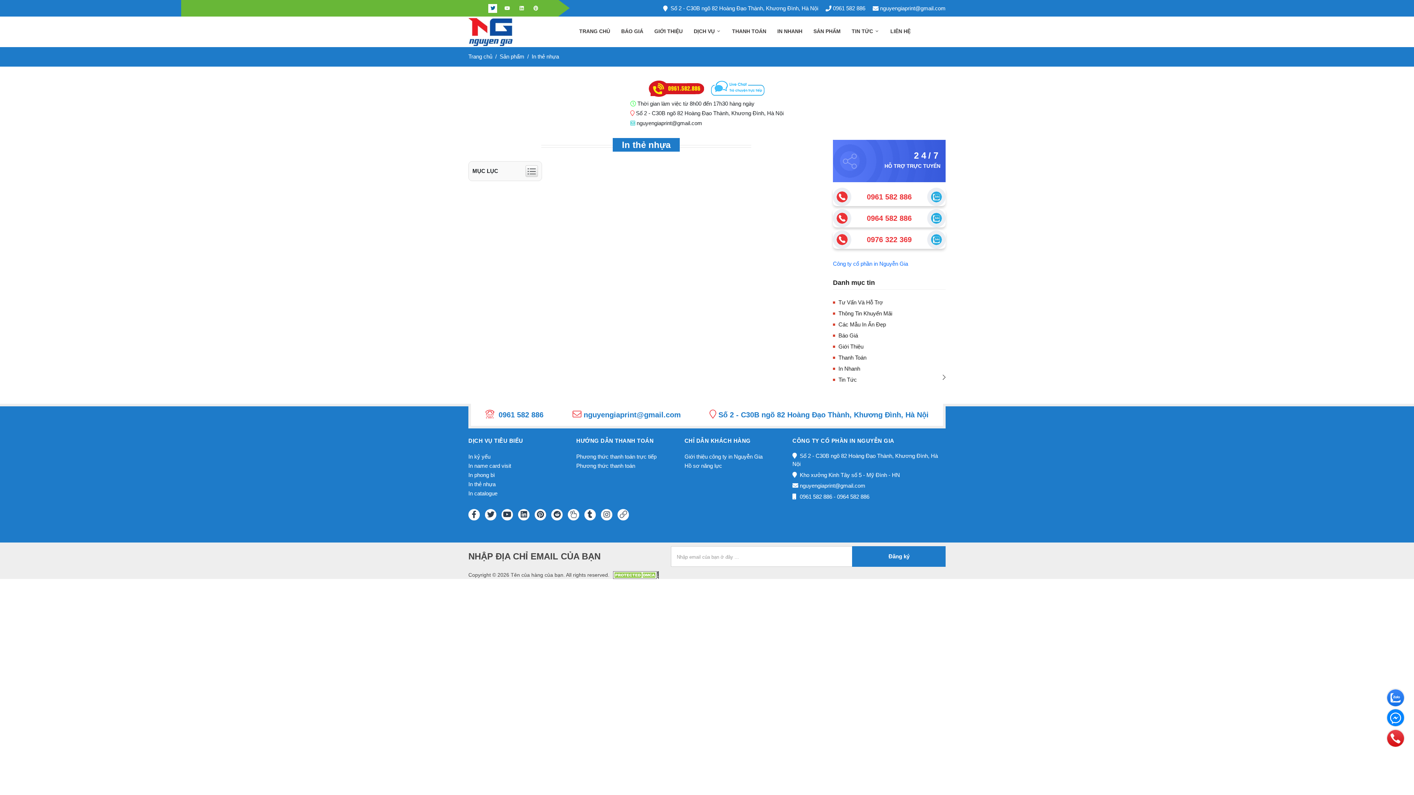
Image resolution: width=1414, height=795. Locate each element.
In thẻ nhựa (482, 484)
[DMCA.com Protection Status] (636, 574)
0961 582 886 (849, 8)
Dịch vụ (705, 31)
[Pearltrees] (573, 514)
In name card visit (489, 466)
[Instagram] (606, 514)
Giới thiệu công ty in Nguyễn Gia (724, 456)
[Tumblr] (590, 514)
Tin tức (863, 31)
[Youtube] (507, 8)
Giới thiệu (668, 31)
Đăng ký (899, 556)
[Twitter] (492, 8)
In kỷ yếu (479, 456)
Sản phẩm (827, 31)
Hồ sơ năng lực (703, 466)
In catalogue (482, 493)
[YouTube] (507, 514)
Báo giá (632, 31)
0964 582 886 (889, 218)
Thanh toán (749, 31)
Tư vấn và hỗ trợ (860, 302)
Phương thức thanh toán (605, 466)
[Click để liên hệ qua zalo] (936, 196)
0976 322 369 (889, 240)
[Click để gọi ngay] (842, 196)
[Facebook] (478, 8)
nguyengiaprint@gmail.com (913, 8)
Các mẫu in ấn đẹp (862, 324)
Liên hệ (900, 31)
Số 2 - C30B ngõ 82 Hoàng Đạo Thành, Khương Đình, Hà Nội (744, 8)
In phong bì (481, 475)
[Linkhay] (623, 514)
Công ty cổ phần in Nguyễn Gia (870, 264)
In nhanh (789, 31)
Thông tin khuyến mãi (865, 313)
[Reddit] (557, 514)
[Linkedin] (521, 8)
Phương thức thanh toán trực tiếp (616, 456)
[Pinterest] (535, 8)
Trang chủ (594, 31)
